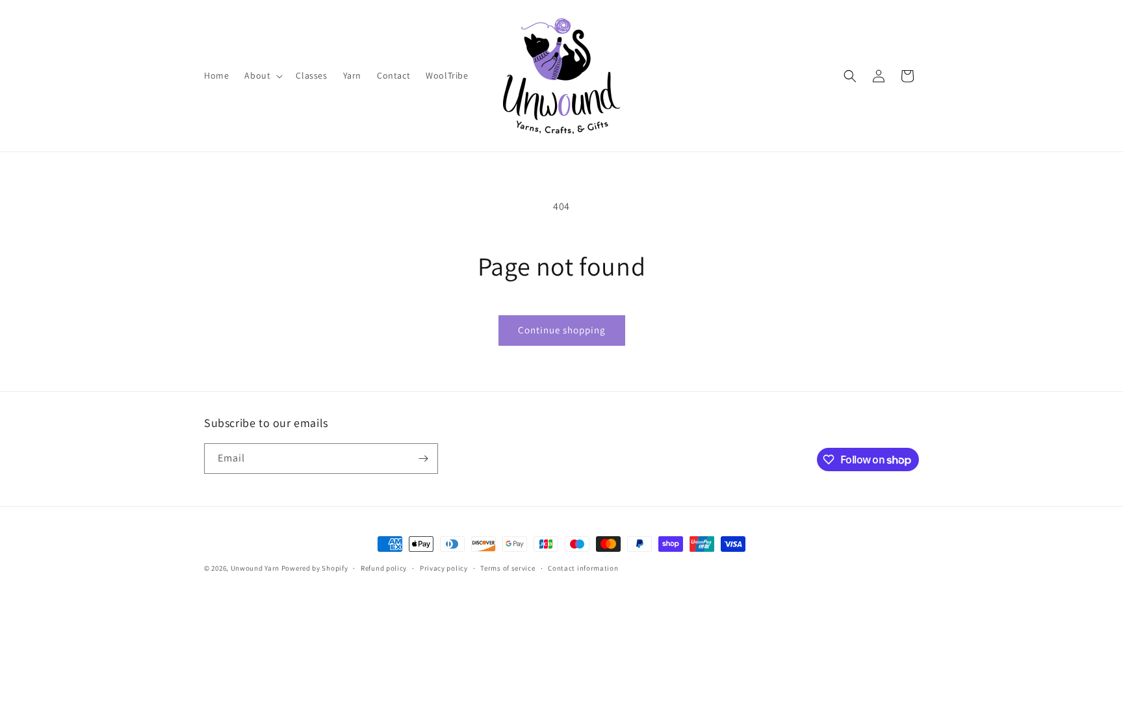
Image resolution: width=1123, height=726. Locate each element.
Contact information (583, 568)
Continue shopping (562, 330)
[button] (262, 75)
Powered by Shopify (314, 568)
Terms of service (507, 568)
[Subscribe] (423, 458)
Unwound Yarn (255, 568)
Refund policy (384, 568)
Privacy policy (444, 568)
